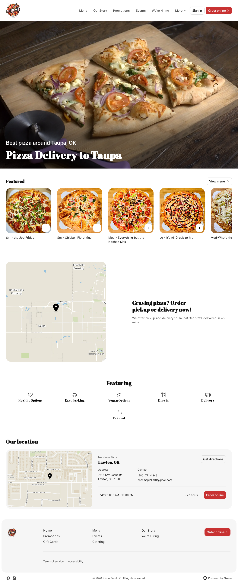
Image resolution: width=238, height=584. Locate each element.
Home (47, 530)
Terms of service (53, 561)
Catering (98, 542)
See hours (192, 495)
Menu (83, 10)
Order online (215, 495)
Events (141, 10)
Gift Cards (50, 542)
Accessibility (75, 561)
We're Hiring (160, 10)
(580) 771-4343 (147, 475)
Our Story (100, 10)
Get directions (213, 459)
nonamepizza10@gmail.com (155, 480)
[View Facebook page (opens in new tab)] (8, 578)
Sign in (197, 10)
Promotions (121, 10)
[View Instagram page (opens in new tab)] (14, 578)
